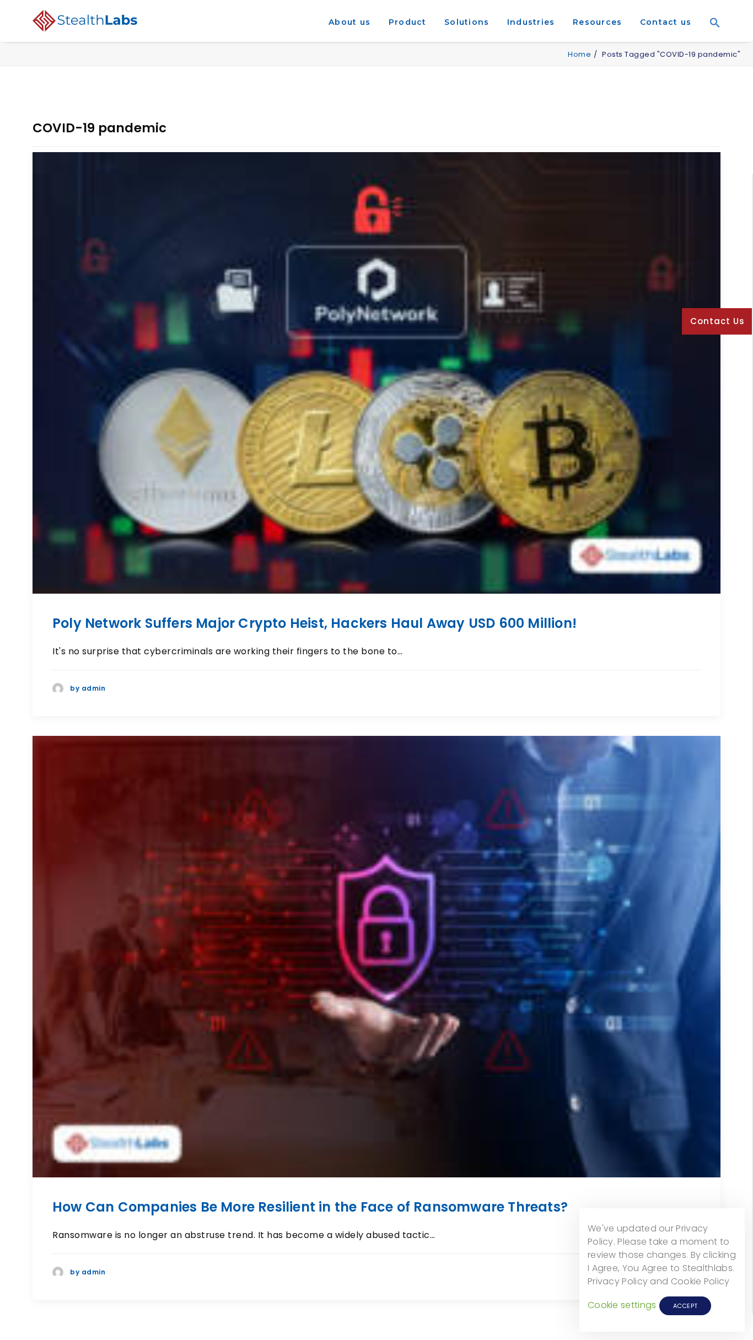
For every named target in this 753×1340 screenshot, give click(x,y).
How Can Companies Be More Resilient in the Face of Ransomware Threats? (310, 1207)
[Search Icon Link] (711, 38)
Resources (597, 22)
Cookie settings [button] (622, 1305)
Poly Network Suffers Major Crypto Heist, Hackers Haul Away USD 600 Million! (314, 623)
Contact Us (717, 321)
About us (349, 22)
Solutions (466, 22)
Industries (531, 22)
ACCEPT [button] (685, 1305)
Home (579, 54)
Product (408, 22)
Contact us (666, 22)
